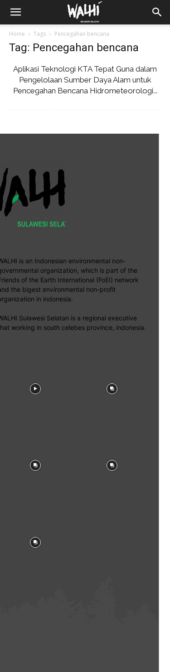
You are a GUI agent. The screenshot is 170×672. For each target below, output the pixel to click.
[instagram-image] (112, 387)
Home (17, 34)
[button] (157, 12)
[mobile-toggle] (15, 12)
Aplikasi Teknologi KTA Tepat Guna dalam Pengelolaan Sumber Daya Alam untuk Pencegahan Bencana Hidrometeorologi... (85, 79)
